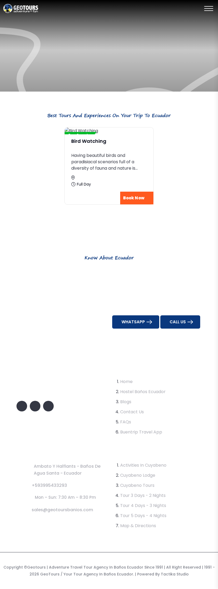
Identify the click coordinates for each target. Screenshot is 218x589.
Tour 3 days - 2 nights (143, 495)
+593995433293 (49, 485)
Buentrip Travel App (141, 432)
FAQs (125, 422)
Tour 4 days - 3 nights (143, 505)
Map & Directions (138, 526)
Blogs (125, 402)
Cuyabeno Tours (137, 485)
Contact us (132, 412)
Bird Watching (88, 141)
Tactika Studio (175, 574)
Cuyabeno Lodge (137, 475)
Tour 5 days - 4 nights (143, 516)
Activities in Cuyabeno (143, 465)
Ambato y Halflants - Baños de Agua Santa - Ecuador (67, 469)
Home (126, 382)
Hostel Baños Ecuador (143, 392)
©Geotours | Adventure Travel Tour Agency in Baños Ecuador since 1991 (93, 567)
